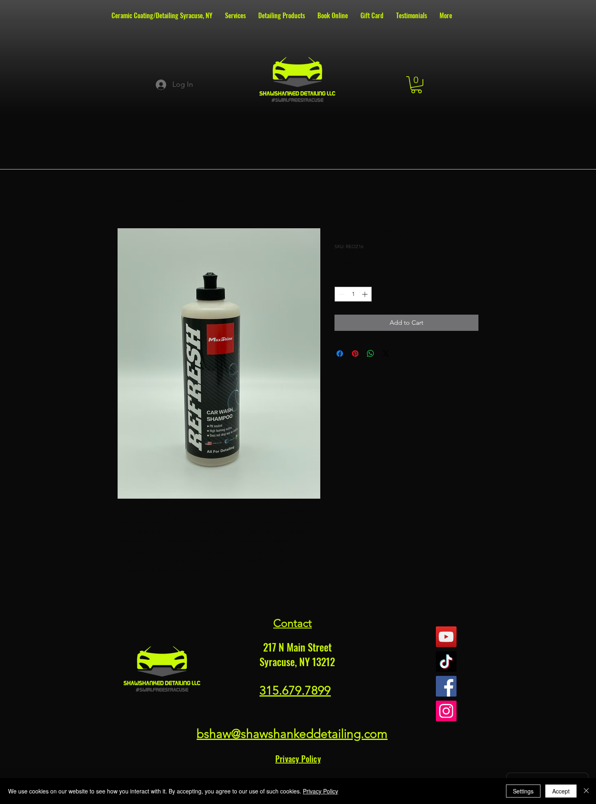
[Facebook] (446, 686)
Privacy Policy (320, 791)
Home (127, 199)
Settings (523, 791)
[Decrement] (341, 294)
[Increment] (365, 294)
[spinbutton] (353, 294)
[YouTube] (446, 636)
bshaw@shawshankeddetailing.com (292, 734)
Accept (561, 791)
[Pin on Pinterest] (355, 353)
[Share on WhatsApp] (370, 353)
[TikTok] (446, 661)
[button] (416, 84)
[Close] (586, 791)
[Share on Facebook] (340, 353)
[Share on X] (386, 353)
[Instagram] (446, 711)
